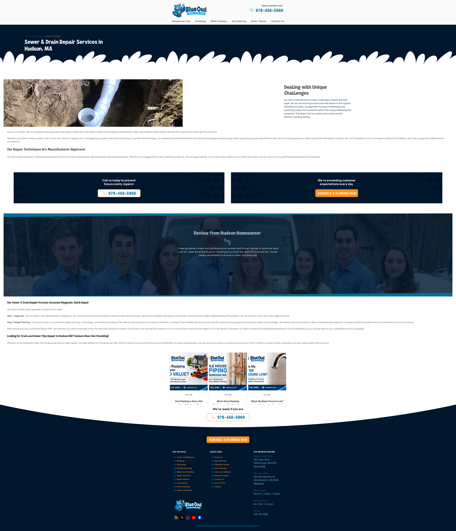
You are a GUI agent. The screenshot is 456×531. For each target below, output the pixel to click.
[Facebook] (199, 517)
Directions (259, 483)
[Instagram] (188, 517)
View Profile (259, 466)
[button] (181, 21)
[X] (182, 517)
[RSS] (176, 517)
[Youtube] (193, 517)
